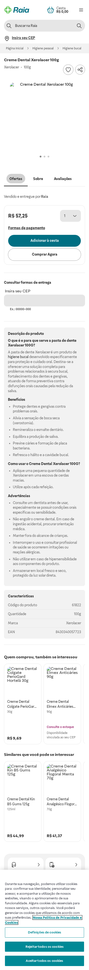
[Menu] (81, 10)
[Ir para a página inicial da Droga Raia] (16, 10)
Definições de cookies (44, 932)
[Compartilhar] (80, 70)
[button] (44, 117)
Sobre (38, 179)
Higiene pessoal (43, 48)
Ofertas (15, 179)
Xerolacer (73, 623)
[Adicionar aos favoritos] (68, 70)
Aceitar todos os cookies (44, 961)
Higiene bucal (72, 48)
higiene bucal (18, 357)
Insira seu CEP (17, 291)
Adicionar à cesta (44, 240)
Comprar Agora (44, 254)
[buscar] (79, 26)
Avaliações (63, 179)
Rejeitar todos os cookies (44, 947)
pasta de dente (64, 341)
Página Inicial (14, 48)
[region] (44, 920)
